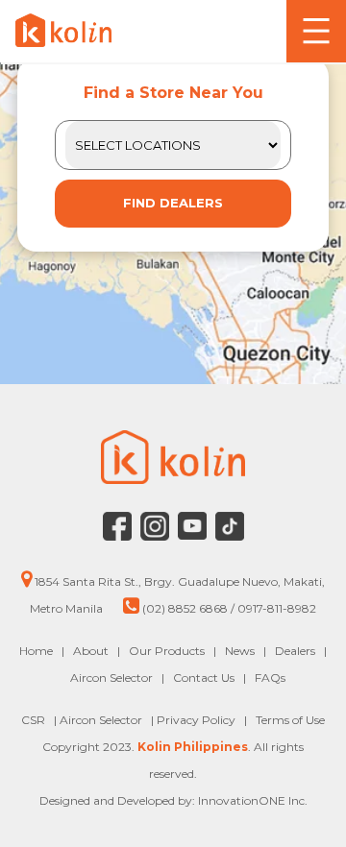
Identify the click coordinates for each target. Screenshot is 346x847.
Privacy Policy (197, 720)
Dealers (295, 650)
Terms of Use (290, 720)
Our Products (167, 650)
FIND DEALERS (173, 202)
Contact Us (204, 677)
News (240, 650)
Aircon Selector (111, 677)
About (91, 650)
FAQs (270, 677)
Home (36, 650)
